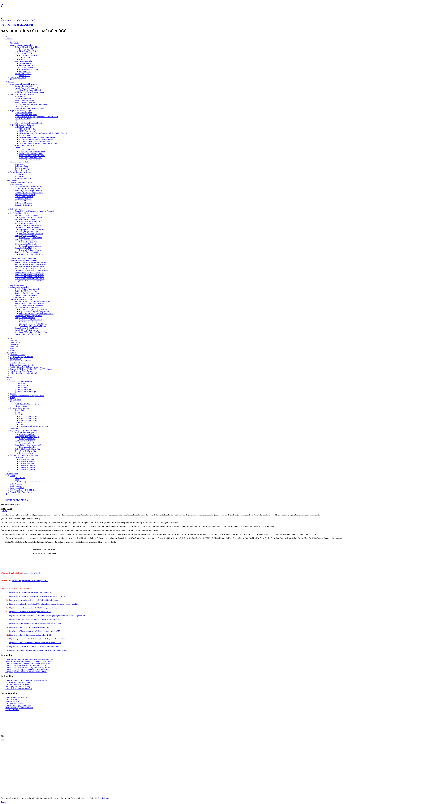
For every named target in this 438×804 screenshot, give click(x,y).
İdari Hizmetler (20, 174)
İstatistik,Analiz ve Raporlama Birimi (28, 88)
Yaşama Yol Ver (15, 359)
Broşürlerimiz (19, 410)
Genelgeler (14, 344)
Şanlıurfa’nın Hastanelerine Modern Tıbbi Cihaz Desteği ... (26, 665)
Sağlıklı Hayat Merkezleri (19, 287)
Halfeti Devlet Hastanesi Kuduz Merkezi (29, 275)
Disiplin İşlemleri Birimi (23, 168)
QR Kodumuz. (15, 486)
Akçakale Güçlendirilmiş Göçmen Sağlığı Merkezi (33, 301)
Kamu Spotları (10, 353)
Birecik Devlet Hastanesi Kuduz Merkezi (29, 266)
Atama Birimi (19, 164)
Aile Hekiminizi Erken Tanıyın (21, 371)
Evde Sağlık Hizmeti (17, 363)
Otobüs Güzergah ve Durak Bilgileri (28, 482)
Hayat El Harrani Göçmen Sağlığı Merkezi (34, 312)
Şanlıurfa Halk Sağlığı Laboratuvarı (23, 258)
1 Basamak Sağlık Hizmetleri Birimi (32, 152)
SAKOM (18, 147)
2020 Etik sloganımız (26, 463)
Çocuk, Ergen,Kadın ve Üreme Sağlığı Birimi (31, 104)
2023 (21, 424)
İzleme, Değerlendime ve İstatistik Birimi (29, 109)
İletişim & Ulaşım (11, 474)
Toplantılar (18, 422)
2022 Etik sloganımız (26, 459)
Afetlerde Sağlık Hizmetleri (24, 145)
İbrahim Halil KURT (26, 65)
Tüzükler (13, 348)
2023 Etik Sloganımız (27, 465)
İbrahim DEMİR (25, 72)
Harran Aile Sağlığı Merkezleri (30, 250)
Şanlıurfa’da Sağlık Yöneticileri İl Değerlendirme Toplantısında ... (29, 668)
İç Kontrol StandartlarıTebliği (25, 392)
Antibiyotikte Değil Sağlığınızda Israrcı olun (26, 367)
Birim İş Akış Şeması (26, 453)
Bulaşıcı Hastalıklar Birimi (24, 100)
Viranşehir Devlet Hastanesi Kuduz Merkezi (30, 262)
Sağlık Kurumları (11, 180)
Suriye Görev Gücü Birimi (24, 150)
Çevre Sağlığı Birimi (22, 106)
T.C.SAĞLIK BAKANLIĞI (17, 25)
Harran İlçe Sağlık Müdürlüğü (25, 248)
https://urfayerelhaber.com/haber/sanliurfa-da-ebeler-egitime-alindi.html (34, 619)
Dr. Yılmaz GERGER (22, 57)
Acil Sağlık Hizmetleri (23, 127)
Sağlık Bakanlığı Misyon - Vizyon (27, 404)
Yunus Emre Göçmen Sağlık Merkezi (32, 326)
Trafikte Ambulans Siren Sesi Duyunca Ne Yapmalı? (38, 143)
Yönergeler (14, 346)
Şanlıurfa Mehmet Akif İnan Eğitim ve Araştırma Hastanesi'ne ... (28, 663)
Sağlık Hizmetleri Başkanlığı (20, 111)
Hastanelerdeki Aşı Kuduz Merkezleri (23, 260)
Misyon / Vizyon (16, 80)
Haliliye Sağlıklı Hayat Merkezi (26, 291)
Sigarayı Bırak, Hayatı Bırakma (21, 357)
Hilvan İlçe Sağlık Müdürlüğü (25, 244)
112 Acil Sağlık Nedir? (27, 129)
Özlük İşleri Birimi (21, 166)
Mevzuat (8, 338)
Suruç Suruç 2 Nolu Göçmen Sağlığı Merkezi (31, 332)
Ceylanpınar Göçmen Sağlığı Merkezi (28, 316)
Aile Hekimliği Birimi (22, 96)
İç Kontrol (9, 379)
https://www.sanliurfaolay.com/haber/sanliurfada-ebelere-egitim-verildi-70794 (37, 596)
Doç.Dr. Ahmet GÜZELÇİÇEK (26, 67)
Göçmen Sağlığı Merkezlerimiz (21, 299)
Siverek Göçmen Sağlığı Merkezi (27, 330)
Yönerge (13, 398)
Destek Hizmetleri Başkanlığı (20, 172)
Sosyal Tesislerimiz (17, 285)
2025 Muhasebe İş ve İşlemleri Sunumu (33, 426)
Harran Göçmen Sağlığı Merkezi (26, 328)
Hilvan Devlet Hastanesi (23, 201)
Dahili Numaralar (16, 484)
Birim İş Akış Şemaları (27, 435)
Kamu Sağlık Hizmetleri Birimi (26, 115)
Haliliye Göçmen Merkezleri (25, 318)
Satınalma (9, 377)
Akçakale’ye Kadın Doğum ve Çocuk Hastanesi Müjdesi (26, 672)
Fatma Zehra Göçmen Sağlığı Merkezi (33, 310)
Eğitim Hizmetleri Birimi (23, 170)
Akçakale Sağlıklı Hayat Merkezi (27, 297)
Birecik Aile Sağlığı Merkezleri (30, 221)
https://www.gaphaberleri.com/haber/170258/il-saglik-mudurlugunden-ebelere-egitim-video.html (43, 604)
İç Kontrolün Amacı (22, 385)
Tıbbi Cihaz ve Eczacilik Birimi (26, 121)
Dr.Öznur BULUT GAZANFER (27, 47)
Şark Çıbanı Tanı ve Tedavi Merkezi (23, 490)
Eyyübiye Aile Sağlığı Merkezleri (31, 234)
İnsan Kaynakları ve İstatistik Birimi (32, 156)
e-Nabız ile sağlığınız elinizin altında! (23, 373)
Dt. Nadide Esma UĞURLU (29, 55)
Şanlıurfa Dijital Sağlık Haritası (21, 182)
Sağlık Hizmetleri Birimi (23, 113)
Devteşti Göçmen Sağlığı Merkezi (31, 322)
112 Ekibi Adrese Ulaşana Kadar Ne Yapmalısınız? (37, 137)
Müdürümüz (14, 43)
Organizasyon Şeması (18, 78)
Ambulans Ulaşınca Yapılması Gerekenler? (34, 141)
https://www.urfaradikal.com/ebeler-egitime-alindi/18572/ (30, 612)
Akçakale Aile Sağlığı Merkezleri (31, 217)
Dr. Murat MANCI (26, 49)
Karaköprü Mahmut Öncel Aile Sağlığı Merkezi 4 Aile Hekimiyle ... (29, 659)
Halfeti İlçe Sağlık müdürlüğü (25, 240)
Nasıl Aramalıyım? (26, 135)
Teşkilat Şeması (15, 400)
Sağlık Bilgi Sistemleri (23, 178)
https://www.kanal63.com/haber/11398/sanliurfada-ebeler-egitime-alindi (35, 643)
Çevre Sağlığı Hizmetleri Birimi (30, 158)
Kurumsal (9, 39)
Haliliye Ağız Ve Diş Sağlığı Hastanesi (28, 191)
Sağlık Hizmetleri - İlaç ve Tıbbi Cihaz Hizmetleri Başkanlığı (27, 680)
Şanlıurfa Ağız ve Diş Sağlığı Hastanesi (29, 193)
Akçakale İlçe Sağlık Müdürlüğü (26, 215)
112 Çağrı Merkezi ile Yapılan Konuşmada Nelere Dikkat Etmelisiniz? (44, 133)
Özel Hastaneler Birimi (23, 119)
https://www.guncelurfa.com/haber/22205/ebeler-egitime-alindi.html (33, 600)
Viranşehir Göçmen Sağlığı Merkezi (27, 334)
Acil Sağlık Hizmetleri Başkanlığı (22, 125)
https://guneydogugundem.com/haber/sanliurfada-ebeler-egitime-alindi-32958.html (38, 650)
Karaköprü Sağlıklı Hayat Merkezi (27, 293)
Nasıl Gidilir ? (20, 478)
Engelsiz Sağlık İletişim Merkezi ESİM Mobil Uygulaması (31, 369)
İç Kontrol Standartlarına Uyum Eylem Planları (27, 396)
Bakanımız (14, 41)
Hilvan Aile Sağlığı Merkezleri (30, 246)
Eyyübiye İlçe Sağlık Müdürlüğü (26, 232)
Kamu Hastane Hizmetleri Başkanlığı (23, 84)
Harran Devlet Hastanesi (23, 205)
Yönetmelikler (15, 342)
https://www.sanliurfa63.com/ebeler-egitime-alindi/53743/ (30, 592)
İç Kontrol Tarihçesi (22, 387)
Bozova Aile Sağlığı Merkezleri (30, 225)
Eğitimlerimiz (19, 414)
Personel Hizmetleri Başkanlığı (21, 162)
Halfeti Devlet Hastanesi (23, 203)
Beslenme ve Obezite (17, 355)
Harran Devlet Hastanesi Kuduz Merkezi (29, 273)
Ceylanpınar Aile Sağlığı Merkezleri (32, 230)
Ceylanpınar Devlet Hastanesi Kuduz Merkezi (31, 271)
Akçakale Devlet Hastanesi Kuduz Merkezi (30, 264)
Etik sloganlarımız (21, 457)
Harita (17, 480)
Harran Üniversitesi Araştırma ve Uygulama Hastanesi (34, 211)
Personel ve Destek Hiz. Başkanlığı (18, 684)
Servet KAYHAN (25, 63)
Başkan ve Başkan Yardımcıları (21, 45)
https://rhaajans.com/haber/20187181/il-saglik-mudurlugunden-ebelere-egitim (37, 639)
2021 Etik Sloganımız (27, 461)
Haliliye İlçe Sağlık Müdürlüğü (26, 236)
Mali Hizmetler (20, 176)
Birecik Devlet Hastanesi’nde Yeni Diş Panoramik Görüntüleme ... (29, 661)
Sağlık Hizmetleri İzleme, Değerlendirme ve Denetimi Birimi (36, 117)
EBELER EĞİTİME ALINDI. (16, 500)
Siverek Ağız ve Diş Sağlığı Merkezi (28, 188)
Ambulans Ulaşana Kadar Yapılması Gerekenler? (36, 139)
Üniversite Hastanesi (17, 209)
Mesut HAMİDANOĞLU (28, 51)
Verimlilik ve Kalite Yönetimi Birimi (28, 90)
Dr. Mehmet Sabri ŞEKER (28, 70)
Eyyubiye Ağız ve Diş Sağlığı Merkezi (28, 186)
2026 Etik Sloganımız (27, 469)
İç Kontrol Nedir (21, 383)
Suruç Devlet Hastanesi (23, 199)
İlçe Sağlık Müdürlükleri (19, 213)
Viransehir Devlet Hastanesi (25, 195)
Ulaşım (12, 476)
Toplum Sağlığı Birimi (23, 98)
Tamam (3, 802)
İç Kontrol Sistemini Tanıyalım (21, 381)
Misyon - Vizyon (16, 402)
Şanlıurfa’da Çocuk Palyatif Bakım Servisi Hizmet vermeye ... (27, 670)
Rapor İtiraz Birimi (17, 488)
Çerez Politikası (103, 798)
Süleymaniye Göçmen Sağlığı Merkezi (33, 324)
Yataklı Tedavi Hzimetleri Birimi (31, 154)
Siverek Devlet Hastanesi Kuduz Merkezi (29, 279)
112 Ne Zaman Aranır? (27, 131)
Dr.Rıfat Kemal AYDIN (23, 53)
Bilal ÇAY (23, 59)
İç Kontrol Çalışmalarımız (19, 408)
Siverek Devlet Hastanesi (24, 197)
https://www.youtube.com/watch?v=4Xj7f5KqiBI (30, 581)
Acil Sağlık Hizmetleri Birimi (29, 160)
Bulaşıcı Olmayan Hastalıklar (25, 102)
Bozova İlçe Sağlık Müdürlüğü (26, 223)
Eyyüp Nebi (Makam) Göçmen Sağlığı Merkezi (36, 314)
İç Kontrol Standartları (23, 389)
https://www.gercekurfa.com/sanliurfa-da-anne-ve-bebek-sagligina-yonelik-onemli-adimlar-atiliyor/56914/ (47, 616)
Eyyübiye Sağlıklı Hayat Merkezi (27, 289)
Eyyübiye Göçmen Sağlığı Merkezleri (28, 307)
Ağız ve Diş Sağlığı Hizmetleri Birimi (28, 123)
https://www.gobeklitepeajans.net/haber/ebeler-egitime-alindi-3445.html (35, 623)
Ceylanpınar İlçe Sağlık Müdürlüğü (27, 227)
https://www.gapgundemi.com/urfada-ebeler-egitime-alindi (30, 627)
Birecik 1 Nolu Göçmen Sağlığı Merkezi (29, 303)
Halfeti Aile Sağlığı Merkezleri (30, 242)
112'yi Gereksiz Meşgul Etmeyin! (22, 365)
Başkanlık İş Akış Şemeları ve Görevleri (24, 431)
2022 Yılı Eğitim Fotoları (28, 416)
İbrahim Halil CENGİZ (23, 74)
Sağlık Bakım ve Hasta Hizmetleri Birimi (29, 92)
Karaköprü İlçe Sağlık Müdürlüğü (27, 252)
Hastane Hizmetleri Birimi (24, 86)
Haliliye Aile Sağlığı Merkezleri (30, 238)
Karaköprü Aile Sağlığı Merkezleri (31, 254)
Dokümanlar (14, 428)
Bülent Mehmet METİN (23, 61)
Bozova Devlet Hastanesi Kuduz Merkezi (30, 268)
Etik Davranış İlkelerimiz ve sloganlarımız (25, 455)
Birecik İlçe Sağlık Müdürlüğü (25, 219)
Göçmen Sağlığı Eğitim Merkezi (30, 320)
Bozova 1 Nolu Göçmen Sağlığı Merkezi (29, 305)
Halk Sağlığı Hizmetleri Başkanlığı (22, 94)
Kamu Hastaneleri (16, 184)
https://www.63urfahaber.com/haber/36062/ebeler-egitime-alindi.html (34, 608)
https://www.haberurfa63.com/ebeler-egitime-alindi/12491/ (30, 635)
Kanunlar (13, 340)
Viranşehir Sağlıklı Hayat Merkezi (27, 295)
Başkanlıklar (9, 82)
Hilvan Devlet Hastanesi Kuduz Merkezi (29, 277)
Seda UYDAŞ (24, 76)
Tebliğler (13, 351)
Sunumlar (18, 412)
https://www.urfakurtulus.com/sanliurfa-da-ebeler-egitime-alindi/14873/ (34, 631)
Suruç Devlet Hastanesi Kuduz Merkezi (29, 281)
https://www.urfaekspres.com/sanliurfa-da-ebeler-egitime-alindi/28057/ (34, 647)
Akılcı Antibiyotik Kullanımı (20, 361)
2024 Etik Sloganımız (27, 467)
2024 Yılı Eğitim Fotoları (28, 420)
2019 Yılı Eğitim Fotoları (28, 418)
